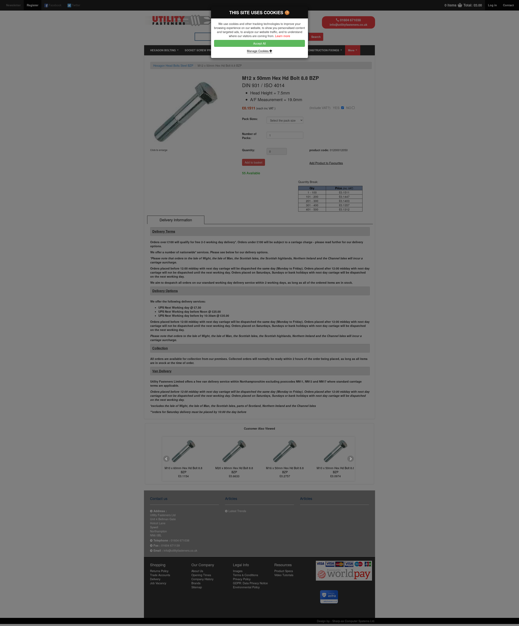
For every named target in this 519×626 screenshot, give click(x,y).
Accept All (259, 43)
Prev (166, 459)
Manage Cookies (258, 51)
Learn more (282, 36)
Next (350, 459)
